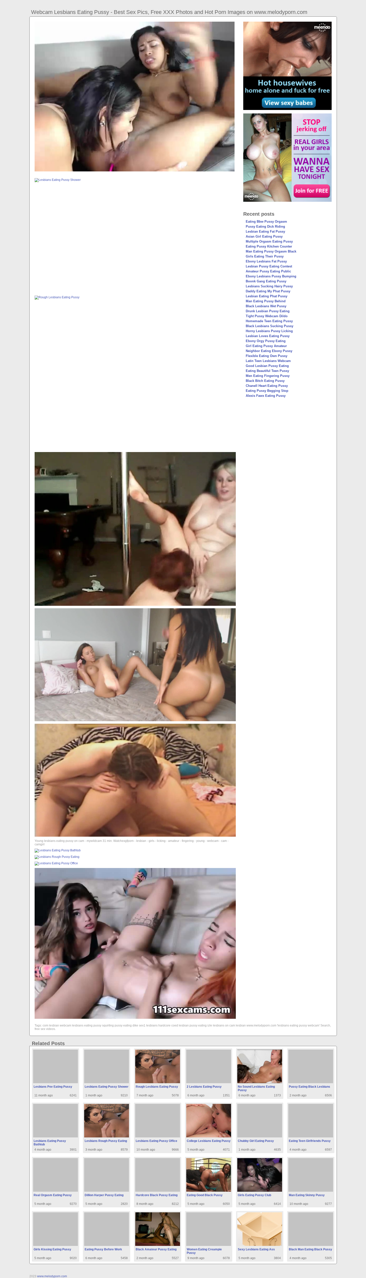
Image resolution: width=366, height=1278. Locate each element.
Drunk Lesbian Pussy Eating (268, 311)
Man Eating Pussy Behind (266, 301)
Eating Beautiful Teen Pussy (267, 371)
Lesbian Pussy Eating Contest (269, 266)
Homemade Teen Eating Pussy (269, 321)
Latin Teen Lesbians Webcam (268, 361)
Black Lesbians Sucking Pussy (269, 326)
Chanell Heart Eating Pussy (267, 386)
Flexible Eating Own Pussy (266, 356)
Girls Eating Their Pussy (265, 256)
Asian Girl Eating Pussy (264, 236)
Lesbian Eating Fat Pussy (265, 231)
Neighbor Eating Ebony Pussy (269, 351)
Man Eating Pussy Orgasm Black (271, 251)
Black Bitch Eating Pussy (265, 381)
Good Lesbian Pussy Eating (267, 366)
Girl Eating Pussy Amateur (266, 346)
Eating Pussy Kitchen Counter (269, 246)
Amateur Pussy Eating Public (268, 271)
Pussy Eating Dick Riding (265, 226)
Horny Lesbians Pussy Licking (269, 331)
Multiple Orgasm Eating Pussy (269, 241)
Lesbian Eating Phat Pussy (266, 296)
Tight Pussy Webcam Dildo (267, 316)
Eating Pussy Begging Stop (267, 391)
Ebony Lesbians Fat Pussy (266, 261)
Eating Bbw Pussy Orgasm (266, 221)
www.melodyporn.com (52, 1276)
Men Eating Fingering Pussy (268, 376)
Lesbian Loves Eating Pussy (268, 336)
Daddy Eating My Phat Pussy (268, 291)
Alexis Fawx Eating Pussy (266, 396)
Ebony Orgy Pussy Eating (266, 341)
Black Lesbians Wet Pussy (266, 306)
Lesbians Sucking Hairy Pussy (269, 286)
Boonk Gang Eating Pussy (266, 281)
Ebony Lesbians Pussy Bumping (271, 276)
